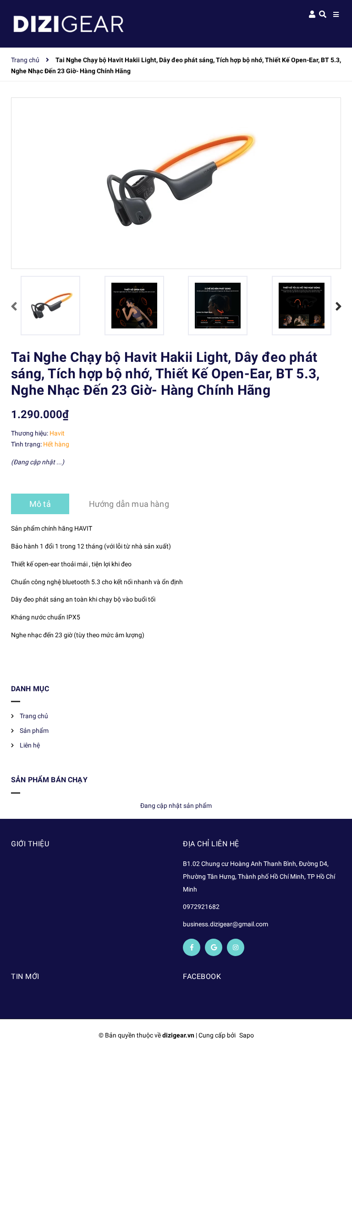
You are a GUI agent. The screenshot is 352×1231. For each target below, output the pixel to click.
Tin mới (25, 976)
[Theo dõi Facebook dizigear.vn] (191, 947)
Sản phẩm (34, 730)
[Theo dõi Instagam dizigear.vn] (235, 947)
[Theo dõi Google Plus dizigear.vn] (213, 947)
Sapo (246, 1035)
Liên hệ (30, 745)
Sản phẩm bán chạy (49, 779)
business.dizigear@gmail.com (225, 924)
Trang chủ (34, 716)
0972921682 (201, 906)
